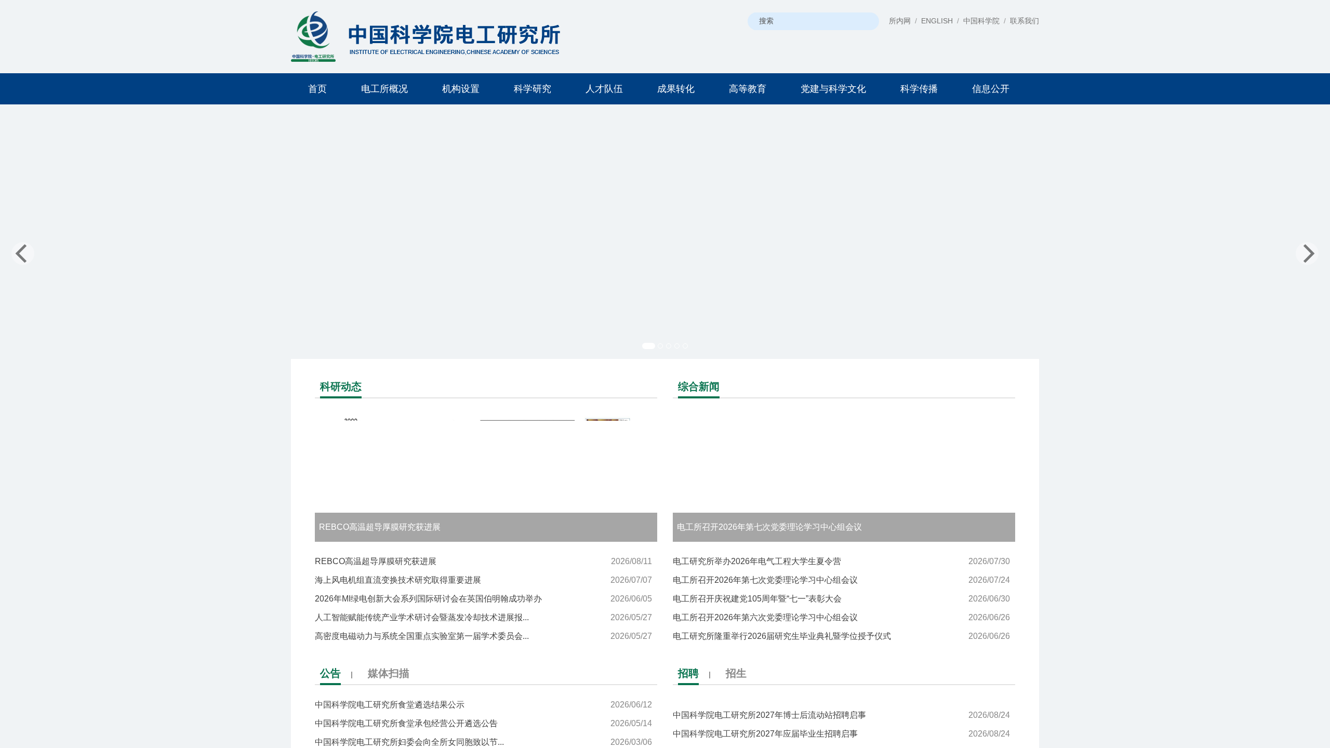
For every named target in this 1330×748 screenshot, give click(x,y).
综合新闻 (699, 386)
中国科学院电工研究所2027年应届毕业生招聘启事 (841, 718)
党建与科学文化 (833, 89)
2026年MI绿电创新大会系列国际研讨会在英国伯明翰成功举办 (483, 598)
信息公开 (990, 89)
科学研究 (532, 89)
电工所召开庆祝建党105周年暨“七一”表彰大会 (841, 598)
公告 (330, 673)
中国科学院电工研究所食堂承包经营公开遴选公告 (483, 723)
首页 (317, 89)
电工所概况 (384, 89)
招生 (736, 673)
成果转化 (676, 89)
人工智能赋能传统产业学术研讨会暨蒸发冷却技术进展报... (483, 617)
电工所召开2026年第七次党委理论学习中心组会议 (841, 580)
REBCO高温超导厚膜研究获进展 (483, 561)
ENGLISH (937, 21)
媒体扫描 (388, 673)
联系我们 (1024, 21)
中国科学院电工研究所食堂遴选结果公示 (483, 704)
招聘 (688, 673)
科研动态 (341, 386)
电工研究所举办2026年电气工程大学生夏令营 (841, 561)
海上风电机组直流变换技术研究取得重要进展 (483, 580)
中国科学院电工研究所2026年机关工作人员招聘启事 (841, 737)
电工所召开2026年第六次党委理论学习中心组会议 (841, 617)
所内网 (900, 21)
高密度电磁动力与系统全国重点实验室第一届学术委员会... (483, 636)
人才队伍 (604, 89)
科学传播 (919, 89)
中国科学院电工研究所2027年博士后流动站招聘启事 (841, 700)
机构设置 (461, 89)
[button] (100, 242)
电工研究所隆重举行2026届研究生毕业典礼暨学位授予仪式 (841, 636)
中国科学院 (981, 21)
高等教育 (747, 89)
